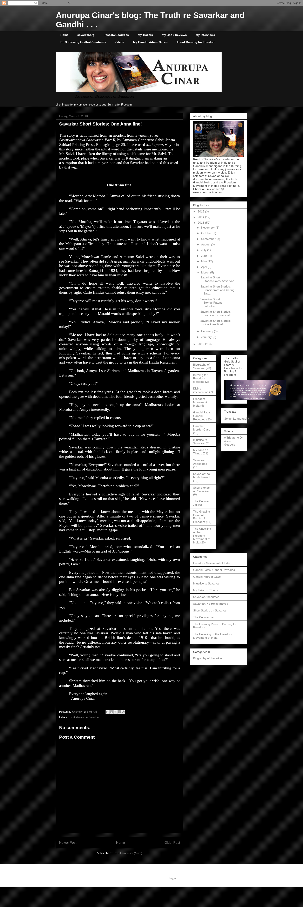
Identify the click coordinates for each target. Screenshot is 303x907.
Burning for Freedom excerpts (200, 378)
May (204, 261)
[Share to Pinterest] (123, 712)
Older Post (172, 842)
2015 (201, 211)
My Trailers (145, 34)
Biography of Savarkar (201, 366)
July (204, 250)
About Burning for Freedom (195, 42)
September (208, 239)
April (204, 267)
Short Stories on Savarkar (210, 610)
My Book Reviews (174, 34)
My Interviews (205, 34)
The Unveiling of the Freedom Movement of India (202, 535)
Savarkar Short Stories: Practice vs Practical (215, 313)
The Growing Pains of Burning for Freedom (201, 516)
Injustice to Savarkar (200, 441)
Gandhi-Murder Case (201, 427)
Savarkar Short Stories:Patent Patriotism (211, 302)
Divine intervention (200, 390)
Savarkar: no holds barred (201, 475)
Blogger (172, 878)
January (207, 337)
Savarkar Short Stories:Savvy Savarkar (217, 279)
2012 (201, 344)
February (207, 331)
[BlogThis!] (111, 712)
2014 (201, 217)
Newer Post (67, 842)
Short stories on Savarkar (84, 717)
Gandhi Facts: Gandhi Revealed (202, 416)
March (205, 272)
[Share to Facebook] (119, 712)
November (208, 227)
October (207, 233)
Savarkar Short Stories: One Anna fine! (215, 322)
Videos (119, 42)
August (206, 244)
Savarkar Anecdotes (200, 462)
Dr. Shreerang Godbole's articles (83, 42)
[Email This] (108, 712)
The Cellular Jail (203, 617)
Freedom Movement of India (201, 402)
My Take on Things (200, 451)
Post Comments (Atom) (128, 853)
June (204, 255)
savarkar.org (86, 34)
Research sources (116, 34)
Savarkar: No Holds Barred (210, 603)
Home (64, 34)
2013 (201, 222)
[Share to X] (115, 712)
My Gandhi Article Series (150, 42)
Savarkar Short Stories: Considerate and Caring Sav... (217, 290)
